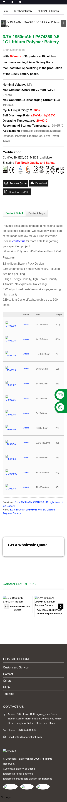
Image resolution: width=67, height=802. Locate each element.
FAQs (6, 687)
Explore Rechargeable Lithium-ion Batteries (27, 778)
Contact (8, 674)
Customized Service (16, 667)
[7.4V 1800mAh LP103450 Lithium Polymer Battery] (49, 601)
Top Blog (8, 693)
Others (7, 680)
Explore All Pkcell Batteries (18, 773)
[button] (63, 23)
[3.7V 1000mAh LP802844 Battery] (17, 600)
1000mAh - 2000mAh (48, 11)
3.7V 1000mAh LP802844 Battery (17, 608)
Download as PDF (19, 192)
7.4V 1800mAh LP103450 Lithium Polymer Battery (49, 612)
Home (6, 11)
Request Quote (18, 183)
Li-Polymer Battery (23, 11)
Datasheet (41, 183)
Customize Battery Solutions (19, 768)
